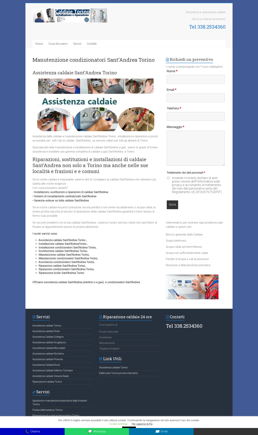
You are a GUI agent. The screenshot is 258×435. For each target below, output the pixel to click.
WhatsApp (97, 431)
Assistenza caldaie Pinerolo (47, 359)
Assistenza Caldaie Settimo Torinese (52, 370)
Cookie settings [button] (118, 424)
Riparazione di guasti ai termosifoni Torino (55, 415)
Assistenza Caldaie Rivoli (46, 364)
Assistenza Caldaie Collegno (48, 336)
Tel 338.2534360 (207, 26)
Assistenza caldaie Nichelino (48, 353)
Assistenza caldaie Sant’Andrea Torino (74, 73)
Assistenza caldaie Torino (46, 325)
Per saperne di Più (142, 424)
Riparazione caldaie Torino (47, 381)
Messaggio (175, 127)
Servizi (77, 43)
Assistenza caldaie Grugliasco (49, 342)
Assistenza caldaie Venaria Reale (50, 376)
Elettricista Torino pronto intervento (118, 373)
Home (39, 43)
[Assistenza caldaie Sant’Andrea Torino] (95, 80)
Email (171, 90)
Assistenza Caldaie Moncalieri (48, 348)
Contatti (92, 43)
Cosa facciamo (58, 43)
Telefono (174, 108)
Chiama (32, 431)
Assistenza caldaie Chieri (46, 331)
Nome (172, 71)
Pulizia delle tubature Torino (47, 410)
